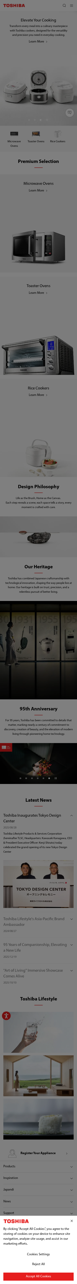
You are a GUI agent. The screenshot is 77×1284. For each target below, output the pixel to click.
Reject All (38, 1264)
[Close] (72, 1221)
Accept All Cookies (38, 1276)
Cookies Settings (38, 1254)
